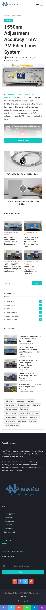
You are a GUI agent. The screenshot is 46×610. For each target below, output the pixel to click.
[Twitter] (25, 581)
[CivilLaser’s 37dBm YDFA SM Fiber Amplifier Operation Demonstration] (13, 226)
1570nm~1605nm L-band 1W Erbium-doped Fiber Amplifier (30, 386)
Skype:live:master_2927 (10, 556)
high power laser (11, 413)
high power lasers (25, 413)
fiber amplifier (10, 405)
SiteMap (23, 597)
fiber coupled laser (24, 405)
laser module (34, 417)
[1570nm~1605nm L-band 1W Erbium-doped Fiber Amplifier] (10, 387)
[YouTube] (31, 581)
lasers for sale (10, 421)
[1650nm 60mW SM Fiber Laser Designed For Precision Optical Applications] (13, 255)
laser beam (23, 417)
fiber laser (36, 405)
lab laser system (11, 417)
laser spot (32, 421)
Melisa (9, 58)
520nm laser (10, 401)
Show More (22, 140)
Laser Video (16, 16)
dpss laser (30, 401)
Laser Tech (10, 309)
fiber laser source (11, 409)
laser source (22, 421)
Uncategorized (11, 320)
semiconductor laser (12, 425)
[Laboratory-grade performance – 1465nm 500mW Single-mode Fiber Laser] (33, 226)
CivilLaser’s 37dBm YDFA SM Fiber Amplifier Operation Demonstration (30, 339)
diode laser (20, 401)
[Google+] (15, 581)
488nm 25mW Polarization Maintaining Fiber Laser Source (29, 376)
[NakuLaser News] (10, 5)
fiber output (24, 409)
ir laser (37, 413)
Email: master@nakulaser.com (12, 551)
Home (8, 16)
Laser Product (11, 312)
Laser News (10, 305)
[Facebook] (20, 581)
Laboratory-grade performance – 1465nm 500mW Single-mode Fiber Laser (31, 241)
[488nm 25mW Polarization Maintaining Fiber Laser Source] (33, 255)
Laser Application (12, 316)
